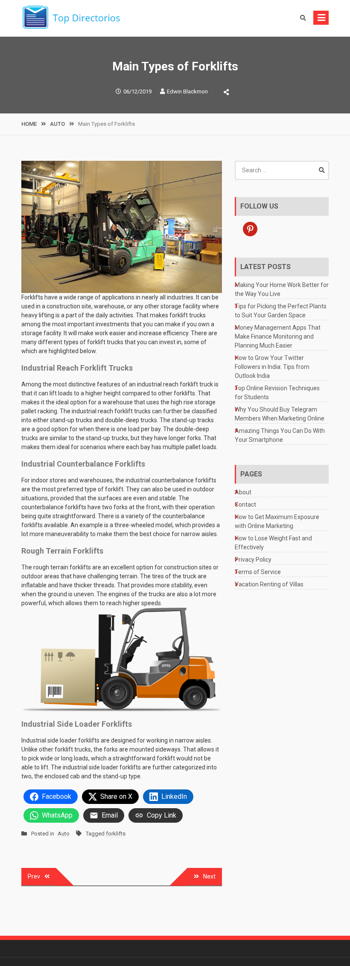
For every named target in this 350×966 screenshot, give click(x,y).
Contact (245, 504)
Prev (34, 876)
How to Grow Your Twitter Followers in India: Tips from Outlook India (272, 366)
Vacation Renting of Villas (269, 584)
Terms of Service (258, 572)
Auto (64, 833)
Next (209, 876)
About (243, 492)
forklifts (115, 833)
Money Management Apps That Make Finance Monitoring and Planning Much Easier (278, 336)
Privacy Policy (253, 559)
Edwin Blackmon (187, 91)
